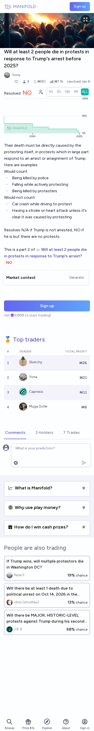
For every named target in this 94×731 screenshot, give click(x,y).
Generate (76, 277)
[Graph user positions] (41, 92)
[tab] (15, 433)
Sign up (80, 6)
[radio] (51, 91)
